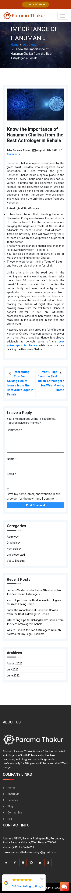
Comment (14, 430)
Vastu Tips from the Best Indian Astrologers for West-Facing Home (50, 381)
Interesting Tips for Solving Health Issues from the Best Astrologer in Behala (35, 622)
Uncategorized (16, 554)
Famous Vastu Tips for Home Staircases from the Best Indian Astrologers (35, 592)
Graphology (13, 542)
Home (15, 44)
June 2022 (13, 675)
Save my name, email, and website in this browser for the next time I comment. (34, 496)
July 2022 (12, 669)
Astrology (29, 44)
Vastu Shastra (16, 560)
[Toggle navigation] (62, 16)
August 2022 (14, 663)
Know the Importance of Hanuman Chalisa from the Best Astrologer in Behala (32, 612)
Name (12, 459)
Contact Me (15, 812)
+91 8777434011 (37, 4)
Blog (10, 806)
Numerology (14, 548)
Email (11, 474)
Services (13, 800)
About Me (13, 793)
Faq (10, 818)
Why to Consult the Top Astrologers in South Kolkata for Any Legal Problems (34, 632)
